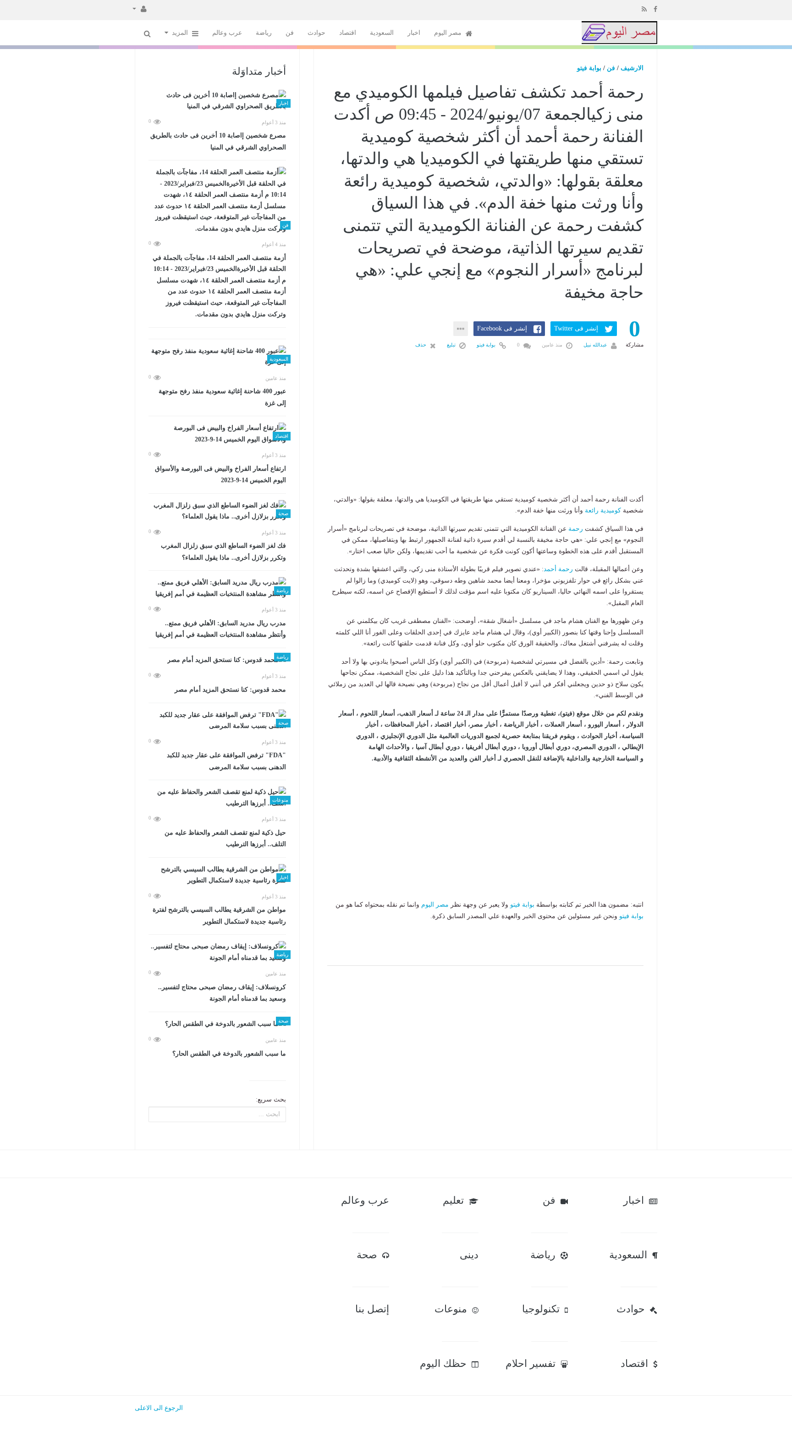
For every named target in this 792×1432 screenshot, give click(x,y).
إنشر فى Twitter (576, 328)
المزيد (181, 32)
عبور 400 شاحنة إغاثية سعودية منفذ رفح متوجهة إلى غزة (222, 397)
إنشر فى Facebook (502, 328)
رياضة (264, 32)
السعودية (382, 32)
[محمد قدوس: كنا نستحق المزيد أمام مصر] (217, 660)
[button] (139, 8)
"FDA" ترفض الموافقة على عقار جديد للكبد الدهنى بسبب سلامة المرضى (226, 761)
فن (290, 32)
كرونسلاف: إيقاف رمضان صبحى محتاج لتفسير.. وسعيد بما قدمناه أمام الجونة (222, 993)
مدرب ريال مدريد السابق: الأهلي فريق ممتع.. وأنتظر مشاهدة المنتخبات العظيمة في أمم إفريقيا (220, 629)
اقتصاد (347, 32)
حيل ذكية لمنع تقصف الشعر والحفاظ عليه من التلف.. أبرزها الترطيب (225, 838)
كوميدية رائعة (603, 510)
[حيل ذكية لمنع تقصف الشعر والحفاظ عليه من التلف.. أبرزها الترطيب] (217, 798)
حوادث (316, 32)
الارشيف (632, 68)
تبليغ (452, 344)
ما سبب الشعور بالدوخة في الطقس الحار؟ (229, 1053)
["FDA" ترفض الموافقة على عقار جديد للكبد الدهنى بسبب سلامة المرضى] (217, 721)
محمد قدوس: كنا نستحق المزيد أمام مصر (230, 689)
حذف (421, 344)
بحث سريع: (271, 1099)
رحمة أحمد (558, 569)
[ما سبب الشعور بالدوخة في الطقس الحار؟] (217, 1024)
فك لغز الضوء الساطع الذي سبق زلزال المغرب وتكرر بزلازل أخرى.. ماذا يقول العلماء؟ (223, 551)
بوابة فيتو (589, 68)
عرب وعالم (227, 32)
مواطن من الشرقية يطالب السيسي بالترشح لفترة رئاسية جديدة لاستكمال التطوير (219, 915)
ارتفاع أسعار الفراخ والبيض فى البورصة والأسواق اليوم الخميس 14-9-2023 (220, 474)
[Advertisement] (485, 437)
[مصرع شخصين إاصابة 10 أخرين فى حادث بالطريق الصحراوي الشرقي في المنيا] (217, 101)
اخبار (413, 32)
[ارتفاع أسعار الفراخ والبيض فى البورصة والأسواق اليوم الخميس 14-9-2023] (217, 434)
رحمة (575, 528)
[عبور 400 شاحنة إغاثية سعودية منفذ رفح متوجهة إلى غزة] (217, 357)
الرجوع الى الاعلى (159, 1407)
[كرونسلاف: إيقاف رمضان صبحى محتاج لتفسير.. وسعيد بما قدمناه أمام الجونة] (217, 952)
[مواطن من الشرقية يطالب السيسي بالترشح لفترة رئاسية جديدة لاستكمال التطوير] (217, 875)
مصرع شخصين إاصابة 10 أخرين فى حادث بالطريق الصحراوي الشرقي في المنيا (218, 141)
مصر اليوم (448, 32)
